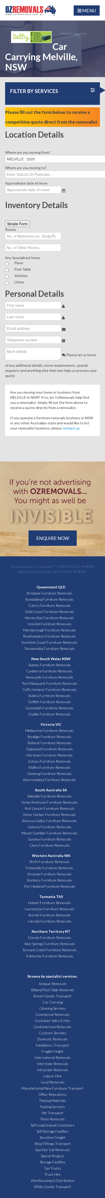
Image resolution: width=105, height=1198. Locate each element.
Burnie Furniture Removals (50, 915)
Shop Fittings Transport (52, 1143)
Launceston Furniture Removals (49, 909)
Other (19, 282)
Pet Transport (52, 1113)
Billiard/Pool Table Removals (52, 990)
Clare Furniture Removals (50, 845)
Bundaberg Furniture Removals (49, 599)
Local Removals (52, 1082)
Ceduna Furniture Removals (49, 827)
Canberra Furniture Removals (49, 671)
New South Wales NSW (51, 659)
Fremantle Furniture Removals (49, 868)
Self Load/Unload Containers (53, 1125)
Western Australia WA (51, 855)
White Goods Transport (52, 1186)
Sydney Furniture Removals (49, 665)
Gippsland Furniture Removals (49, 749)
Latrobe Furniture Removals (49, 921)
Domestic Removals (52, 1039)
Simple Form (17, 223)
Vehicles (21, 275)
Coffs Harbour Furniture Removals (49, 689)
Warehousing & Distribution (52, 1180)
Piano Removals (52, 1119)
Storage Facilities (52, 1162)
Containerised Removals (52, 1027)
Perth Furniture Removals (49, 861)
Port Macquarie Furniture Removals (49, 683)
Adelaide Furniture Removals (49, 796)
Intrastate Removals (52, 1070)
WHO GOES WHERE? (78, 566)
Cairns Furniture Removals (50, 605)
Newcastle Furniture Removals (49, 677)
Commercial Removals (52, 1014)
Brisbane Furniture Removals (49, 593)
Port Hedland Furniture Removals (49, 886)
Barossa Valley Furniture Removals (49, 820)
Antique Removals (53, 983)
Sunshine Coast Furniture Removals (49, 642)
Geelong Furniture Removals (49, 773)
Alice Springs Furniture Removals (49, 943)
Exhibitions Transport (52, 1045)
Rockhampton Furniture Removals (49, 636)
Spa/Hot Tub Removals (52, 1150)
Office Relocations (52, 1094)
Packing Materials (52, 1100)
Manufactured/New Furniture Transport (52, 1088)
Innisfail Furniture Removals (49, 624)
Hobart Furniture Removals (49, 902)
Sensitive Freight (52, 1137)
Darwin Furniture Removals (49, 937)
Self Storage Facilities (53, 1131)
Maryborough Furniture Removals (49, 630)
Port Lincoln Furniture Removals (49, 808)
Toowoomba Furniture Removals (49, 648)
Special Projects (52, 1156)
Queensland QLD (51, 587)
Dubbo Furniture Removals (50, 714)
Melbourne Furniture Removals (49, 730)
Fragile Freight (52, 1051)
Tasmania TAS (51, 896)
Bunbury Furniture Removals (49, 880)
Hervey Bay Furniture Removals (49, 618)
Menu (88, 10)
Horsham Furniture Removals (50, 755)
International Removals (52, 1057)
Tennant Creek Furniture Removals (49, 950)
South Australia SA (51, 790)
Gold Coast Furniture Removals (49, 611)
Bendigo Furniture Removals (49, 736)
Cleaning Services (52, 1008)
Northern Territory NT (51, 931)
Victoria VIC (51, 724)
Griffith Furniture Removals (49, 702)
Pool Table (22, 269)
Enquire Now (52, 538)
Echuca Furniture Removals (49, 761)
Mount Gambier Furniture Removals (49, 833)
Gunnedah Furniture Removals (49, 708)
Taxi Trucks (52, 1168)
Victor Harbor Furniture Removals (49, 814)
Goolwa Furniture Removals (49, 839)
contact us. (71, 428)
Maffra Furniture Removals (49, 767)
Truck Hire (52, 1174)
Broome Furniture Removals (50, 874)
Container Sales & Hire (52, 1020)
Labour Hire (52, 1076)
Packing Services (52, 1106)
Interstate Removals (52, 1063)
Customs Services (53, 1033)
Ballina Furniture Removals (49, 695)
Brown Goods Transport (52, 996)
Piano (18, 263)
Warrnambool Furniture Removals (49, 779)
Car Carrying (53, 1002)
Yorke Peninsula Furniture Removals (49, 802)
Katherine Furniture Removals (49, 956)
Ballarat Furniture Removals (49, 743)
